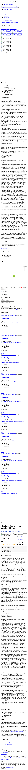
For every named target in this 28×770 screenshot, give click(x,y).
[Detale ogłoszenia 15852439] (8, 374)
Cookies (2, 759)
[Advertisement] (14, 67)
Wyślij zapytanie (4, 308)
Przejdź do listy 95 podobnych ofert (9, 493)
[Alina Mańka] (20, 536)
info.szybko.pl (4, 754)
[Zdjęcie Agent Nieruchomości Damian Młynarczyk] (11, 322)
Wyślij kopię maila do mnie (8, 306)
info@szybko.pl (4, 752)
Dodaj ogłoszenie (8, 744)
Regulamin (12, 757)
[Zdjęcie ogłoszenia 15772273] (6, 30)
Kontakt (7, 759)
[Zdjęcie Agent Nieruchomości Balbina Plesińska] (11, 342)
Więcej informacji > (10, 767)
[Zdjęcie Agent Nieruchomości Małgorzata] (9, 440)
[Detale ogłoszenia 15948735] (8, 453)
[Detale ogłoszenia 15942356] (8, 394)
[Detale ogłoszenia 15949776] (8, 355)
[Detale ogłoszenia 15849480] (8, 315)
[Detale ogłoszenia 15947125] (8, 473)
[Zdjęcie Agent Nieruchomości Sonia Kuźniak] (10, 381)
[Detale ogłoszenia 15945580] (8, 335)
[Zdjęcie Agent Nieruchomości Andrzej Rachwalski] (11, 460)
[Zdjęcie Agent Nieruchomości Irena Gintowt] (10, 362)
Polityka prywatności (21, 757)
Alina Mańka (20, 539)
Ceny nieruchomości (8, 4)
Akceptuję (3, 768)
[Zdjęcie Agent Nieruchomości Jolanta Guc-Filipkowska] (12, 421)
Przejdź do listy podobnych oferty (10, 22)
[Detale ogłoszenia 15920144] (8, 414)
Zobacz (2, 334)
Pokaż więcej (4, 248)
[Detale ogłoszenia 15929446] (8, 433)
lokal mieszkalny (5, 318)
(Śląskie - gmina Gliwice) (9, 29)
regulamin (3, 309)
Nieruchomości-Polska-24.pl (17, 731)
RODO (17, 309)
